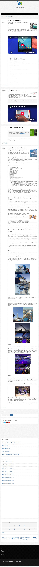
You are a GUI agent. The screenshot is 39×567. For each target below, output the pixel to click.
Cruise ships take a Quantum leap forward (17, 148)
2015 (2, 468)
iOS (28, 538)
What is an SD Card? (5, 445)
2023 (2, 461)
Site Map (20, 561)
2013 (2, 471)
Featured (4, 85)
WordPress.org (3, 554)
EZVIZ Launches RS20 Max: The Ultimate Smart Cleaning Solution (11, 441)
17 (9, 528)
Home (1, 16)
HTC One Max (24, 538)
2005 (2, 483)
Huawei (27, 538)
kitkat (36, 538)
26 (19, 529)
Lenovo (3, 539)
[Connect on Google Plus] (7, 422)
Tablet (5, 540)
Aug (9, 461)
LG (4, 539)
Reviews (11, 561)
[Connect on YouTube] (9, 422)
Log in (1, 550)
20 (24, 528)
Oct (11, 461)
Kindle (34, 538)
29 (34, 529)
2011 (2, 474)
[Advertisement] (19, 10)
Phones (7, 142)
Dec (13, 467)
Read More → (3, 22)
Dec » (4, 532)
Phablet (18, 539)
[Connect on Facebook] (3, 422)
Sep (10, 467)
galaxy (3, 538)
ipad (29, 538)
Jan (3, 465)
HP (11, 538)
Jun (8, 459)
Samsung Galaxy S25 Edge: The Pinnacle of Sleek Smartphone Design (12, 442)
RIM (22, 539)
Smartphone (30, 539)
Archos (17, 537)
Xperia (20, 540)
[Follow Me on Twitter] (5, 422)
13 (24, 526)
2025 (2, 459)
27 (24, 529)
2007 (2, 480)
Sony (33, 539)
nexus (8, 85)
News (5, 142)
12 (19, 526)
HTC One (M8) (6, 143)
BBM (18, 537)
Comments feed (3, 552)
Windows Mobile (11, 540)
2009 (2, 477)
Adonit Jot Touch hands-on (14, 90)
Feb (4, 465)
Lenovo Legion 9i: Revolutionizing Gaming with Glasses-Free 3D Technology (12, 444)
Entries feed (2, 551)
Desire (30, 537)
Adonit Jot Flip (24, 92)
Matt (2, 20)
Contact (17, 561)
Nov (12, 461)
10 (9, 526)
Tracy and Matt (19, 7)
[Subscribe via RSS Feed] (2, 422)
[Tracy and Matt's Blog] (19, 5)
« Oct (2, 532)
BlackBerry (22, 537)
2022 (2, 462)
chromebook (26, 537)
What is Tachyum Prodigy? (6, 448)
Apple (14, 537)
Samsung (25, 539)
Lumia (6, 539)
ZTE (21, 540)
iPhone (32, 538)
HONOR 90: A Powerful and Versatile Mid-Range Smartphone (10, 454)
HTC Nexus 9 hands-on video (14, 20)
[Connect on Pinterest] (6, 422)
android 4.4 (11, 537)
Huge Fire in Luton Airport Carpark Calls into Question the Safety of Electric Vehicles (14, 447)
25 (14, 529)
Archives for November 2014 (6, 16)
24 (9, 529)
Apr (6, 461)
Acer (2, 537)
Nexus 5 (13, 539)
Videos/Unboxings (7, 561)
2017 (2, 465)
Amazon (4, 537)
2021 (2, 464)
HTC (6, 85)
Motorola (8, 539)
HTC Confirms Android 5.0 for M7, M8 (16, 127)
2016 (2, 467)
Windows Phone (16, 540)
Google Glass (9, 538)
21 (29, 528)
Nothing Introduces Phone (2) (6, 451)
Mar (5, 465)
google (5, 538)
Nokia (16, 539)
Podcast (14, 561)
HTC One (15, 538)
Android (8, 537)
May (7, 459)
